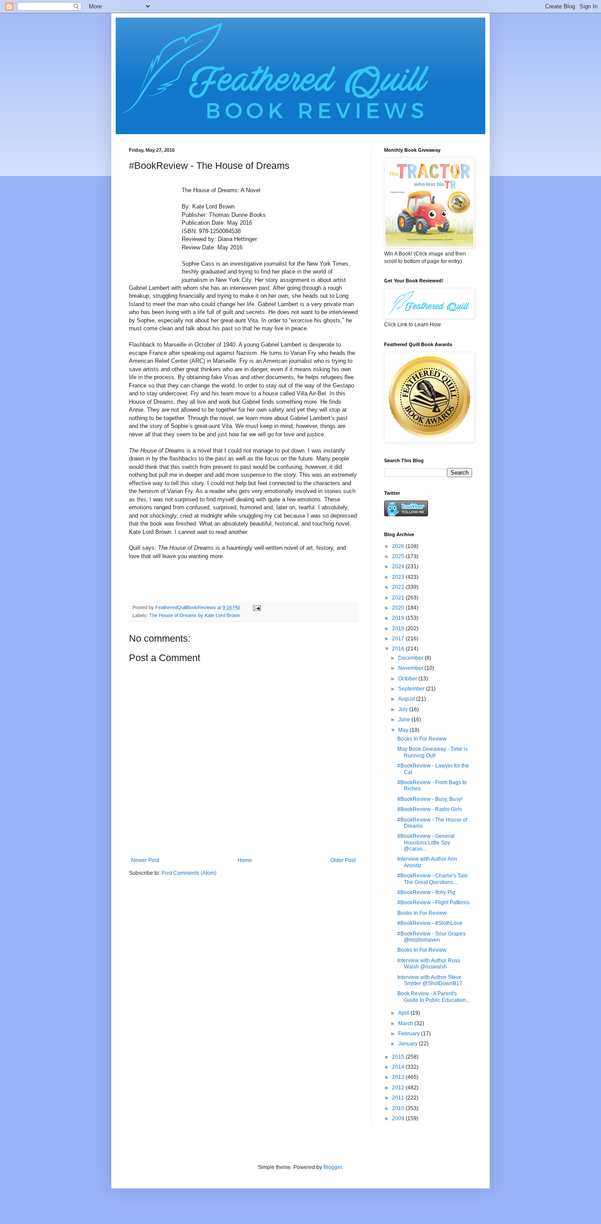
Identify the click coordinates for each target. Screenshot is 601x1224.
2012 (399, 1088)
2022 (399, 587)
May (404, 730)
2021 (399, 598)
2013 (399, 1077)
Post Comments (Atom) (188, 873)
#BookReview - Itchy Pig (426, 892)
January (408, 1044)
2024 (399, 566)
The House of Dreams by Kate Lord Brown (194, 615)
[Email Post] (256, 607)
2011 (399, 1098)
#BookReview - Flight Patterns (433, 902)
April (404, 1013)
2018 (399, 628)
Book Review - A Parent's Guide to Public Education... (433, 996)
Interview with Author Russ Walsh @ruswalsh (428, 963)
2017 (399, 639)
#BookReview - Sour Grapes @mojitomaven (431, 937)
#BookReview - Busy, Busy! (429, 799)
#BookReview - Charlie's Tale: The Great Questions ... (433, 879)
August (407, 699)
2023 (399, 577)
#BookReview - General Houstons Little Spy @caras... (425, 842)
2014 (399, 1067)
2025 (399, 556)
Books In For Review (422, 739)
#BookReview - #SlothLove (429, 923)
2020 (399, 608)
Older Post (342, 860)
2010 (399, 1108)
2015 (399, 1057)
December (411, 658)
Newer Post (145, 860)
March (406, 1023)
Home (245, 860)
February (409, 1033)
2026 (399, 546)
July (403, 709)
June (404, 719)
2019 (399, 618)
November (411, 668)
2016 (399, 649)
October (408, 679)
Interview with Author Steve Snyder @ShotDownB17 (429, 980)
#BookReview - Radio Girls (429, 809)
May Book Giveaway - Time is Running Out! (432, 752)
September (412, 689)
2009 (399, 1118)
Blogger (332, 1167)
